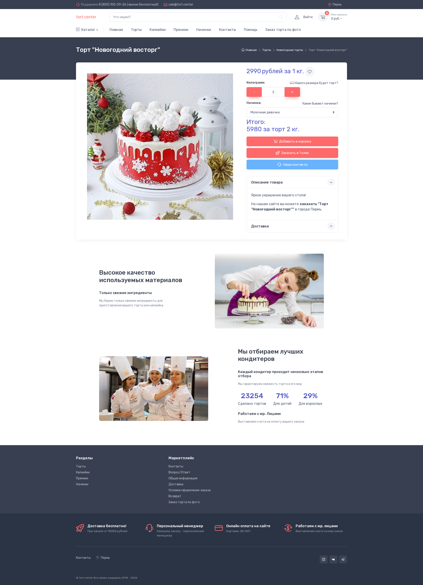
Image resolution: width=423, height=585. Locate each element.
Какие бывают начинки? (320, 103)
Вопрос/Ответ (179, 472)
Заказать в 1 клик (295, 153)
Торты (136, 30)
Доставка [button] (260, 226)
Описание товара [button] (267, 182)
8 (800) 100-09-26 (112, 4)
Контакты (227, 30)
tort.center (86, 17)
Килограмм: (256, 82)
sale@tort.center (181, 4)
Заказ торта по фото (283, 30)
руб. (339, 17)
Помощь (250, 30)
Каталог (88, 30)
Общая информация (183, 478)
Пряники (181, 30)
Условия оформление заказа (190, 490)
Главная (116, 30)
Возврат (175, 496)
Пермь (337, 4)
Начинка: (254, 103)
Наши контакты (295, 165)
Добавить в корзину (295, 141)
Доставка (176, 484)
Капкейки (158, 30)
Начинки (203, 30)
